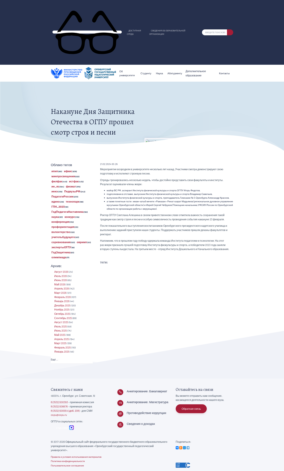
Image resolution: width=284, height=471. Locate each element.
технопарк (72, 201)
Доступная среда (134, 32)
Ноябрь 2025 (61, 309)
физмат (71, 186)
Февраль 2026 (62, 297)
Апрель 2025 (61, 339)
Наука (159, 73)
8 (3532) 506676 (59, 406)
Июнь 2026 (60, 280)
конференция (60, 221)
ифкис (68, 171)
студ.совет (62, 427)
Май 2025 (59, 334)
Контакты (224, 73)
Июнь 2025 (60, 330)
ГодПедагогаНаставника (67, 211)
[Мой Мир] (184, 447)
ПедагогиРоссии (62, 196)
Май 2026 (59, 284)
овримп (82, 242)
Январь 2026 (61, 301)
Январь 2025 (61, 351)
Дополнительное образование (196, 73)
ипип (54, 171)
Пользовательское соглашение (67, 465)
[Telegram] (188, 447)
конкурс (70, 216)
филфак (56, 181)
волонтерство (60, 231)
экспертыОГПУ (61, 247)
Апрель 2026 (61, 288)
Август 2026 (61, 271)
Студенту (146, 73)
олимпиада (58, 257)
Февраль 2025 (62, 347)
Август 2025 (61, 322)
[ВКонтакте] (177, 447)
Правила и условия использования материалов (76, 456)
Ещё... (54, 359)
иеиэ (54, 191)
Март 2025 (60, 343)
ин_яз (55, 186)
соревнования (61, 242)
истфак (74, 181)
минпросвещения (63, 176)
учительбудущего (63, 237)
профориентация (62, 226)
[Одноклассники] (180, 447)
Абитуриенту (174, 73)
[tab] (72, 360)
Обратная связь (191, 408)
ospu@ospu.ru (59, 414)
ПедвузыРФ (72, 191)
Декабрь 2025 (62, 305)
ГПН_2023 (58, 206)
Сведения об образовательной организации (167, 32)
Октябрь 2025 (62, 313)
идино (55, 201)
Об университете (127, 73)
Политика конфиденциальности (68, 461)
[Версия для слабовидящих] (87, 32)
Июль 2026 (60, 275)
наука (55, 216)
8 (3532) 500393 (59, 402)
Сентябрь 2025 (63, 318)
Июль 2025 (60, 326)
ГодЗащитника (61, 252)
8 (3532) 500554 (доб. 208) (65, 410)
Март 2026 (60, 292)
